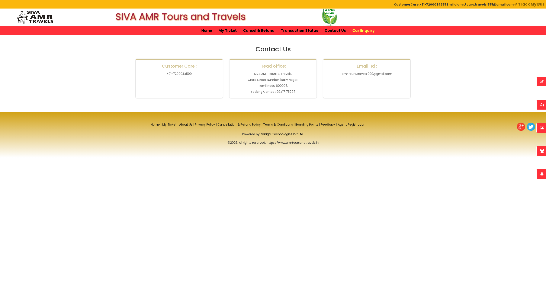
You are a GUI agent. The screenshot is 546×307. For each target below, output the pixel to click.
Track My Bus (531, 4)
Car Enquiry (363, 30)
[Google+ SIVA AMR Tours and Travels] (521, 126)
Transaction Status (299, 30)
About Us (185, 124)
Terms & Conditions (278, 124)
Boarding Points (306, 124)
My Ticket (227, 30)
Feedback (328, 124)
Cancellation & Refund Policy (239, 124)
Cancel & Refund (258, 30)
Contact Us (335, 30)
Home (206, 30)
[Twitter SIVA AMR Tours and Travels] (531, 126)
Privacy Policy (205, 124)
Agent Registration (351, 124)
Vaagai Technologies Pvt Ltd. (282, 134)
